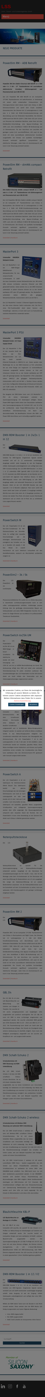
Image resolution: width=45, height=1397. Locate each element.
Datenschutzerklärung (22, 701)
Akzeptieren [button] (33, 704)
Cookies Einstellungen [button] (17, 704)
